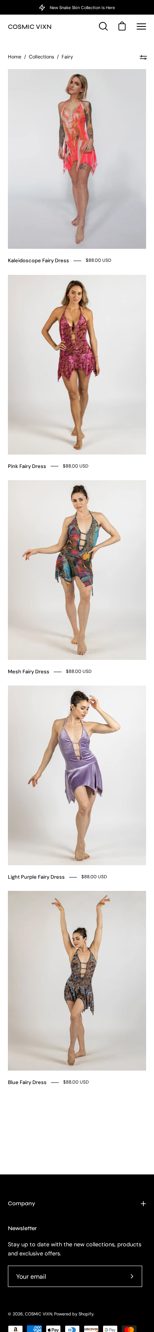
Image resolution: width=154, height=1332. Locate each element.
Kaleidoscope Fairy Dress (38, 260)
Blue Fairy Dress (27, 1082)
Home (14, 57)
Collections (41, 57)
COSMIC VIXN (30, 26)
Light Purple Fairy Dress (36, 877)
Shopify (86, 1314)
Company (21, 1203)
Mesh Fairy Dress (28, 671)
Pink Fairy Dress (27, 466)
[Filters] (143, 57)
